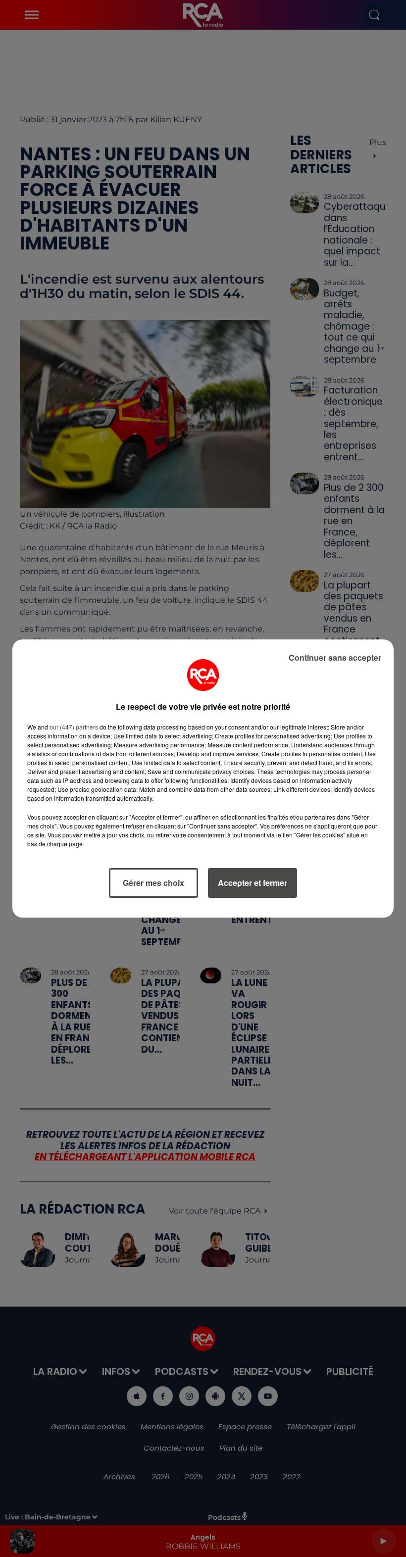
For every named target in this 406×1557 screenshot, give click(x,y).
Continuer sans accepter (335, 657)
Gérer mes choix (153, 882)
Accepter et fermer (252, 882)
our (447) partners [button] (74, 727)
